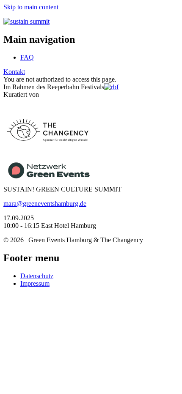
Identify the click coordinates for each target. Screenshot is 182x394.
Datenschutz (36, 275)
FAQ (27, 57)
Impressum (35, 283)
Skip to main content (30, 7)
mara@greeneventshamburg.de (44, 203)
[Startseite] (26, 21)
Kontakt (14, 71)
